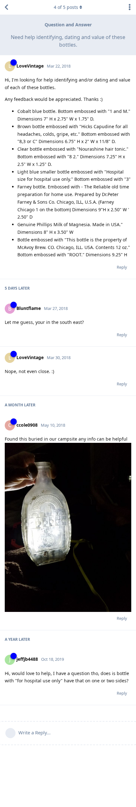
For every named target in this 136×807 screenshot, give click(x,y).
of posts (66, 7)
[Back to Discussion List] (6, 7)
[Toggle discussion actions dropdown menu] (129, 7)
